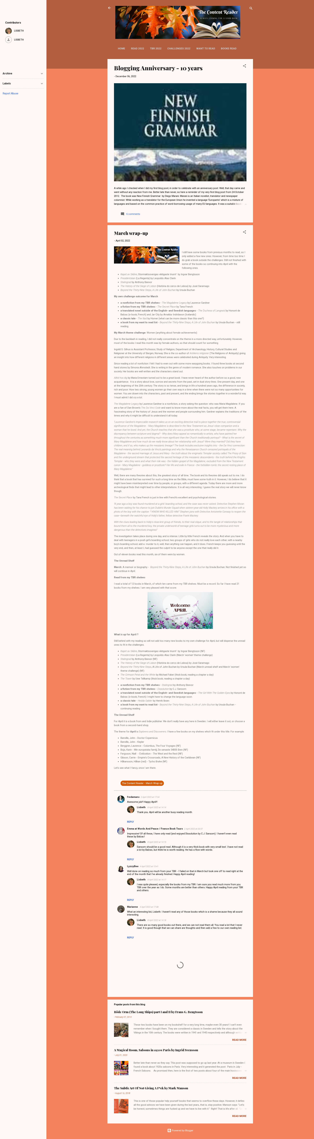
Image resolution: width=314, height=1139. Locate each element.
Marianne (133, 906)
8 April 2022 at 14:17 (157, 879)
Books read (228, 48)
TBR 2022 (155, 48)
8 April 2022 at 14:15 (157, 842)
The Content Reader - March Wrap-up (142, 783)
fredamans (133, 797)
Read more (239, 1039)
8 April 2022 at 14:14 (157, 807)
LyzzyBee (133, 866)
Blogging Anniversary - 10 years (158, 68)
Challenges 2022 (178, 48)
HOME (121, 48)
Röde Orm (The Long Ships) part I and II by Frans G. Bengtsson (158, 1012)
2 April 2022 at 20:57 (193, 829)
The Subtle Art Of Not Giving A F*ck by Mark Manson (151, 1088)
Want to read (205, 48)
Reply (130, 822)
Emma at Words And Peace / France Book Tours (155, 828)
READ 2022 (137, 48)
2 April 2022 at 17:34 (150, 797)
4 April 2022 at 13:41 (149, 866)
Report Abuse (10, 93)
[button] (244, 66)
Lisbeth (141, 807)
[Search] (251, 9)
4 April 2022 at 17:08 (149, 907)
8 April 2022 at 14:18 (157, 920)
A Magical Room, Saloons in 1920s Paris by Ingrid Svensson (156, 1050)
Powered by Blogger (182, 1130)
